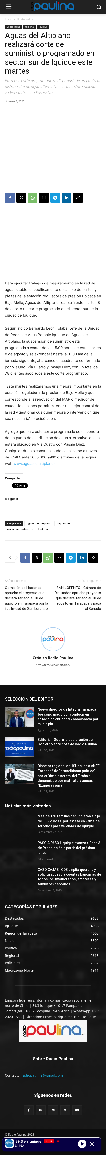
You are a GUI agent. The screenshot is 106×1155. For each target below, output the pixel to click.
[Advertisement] (53, 149)
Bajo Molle (63, 523)
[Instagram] (41, 1110)
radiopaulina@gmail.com (42, 1075)
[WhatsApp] (32, 198)
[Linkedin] (66, 198)
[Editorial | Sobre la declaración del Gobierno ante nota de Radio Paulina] (19, 747)
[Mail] (53, 1110)
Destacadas (25, 19)
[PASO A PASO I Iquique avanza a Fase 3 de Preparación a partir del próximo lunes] (19, 851)
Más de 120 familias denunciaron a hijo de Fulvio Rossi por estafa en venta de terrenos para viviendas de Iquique (69, 821)
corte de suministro (20, 529)
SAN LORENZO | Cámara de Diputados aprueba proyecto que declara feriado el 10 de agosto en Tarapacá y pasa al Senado (78, 598)
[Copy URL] (78, 198)
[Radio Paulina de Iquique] (53, 6)
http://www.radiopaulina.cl (53, 665)
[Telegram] (55, 198)
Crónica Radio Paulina (53, 657)
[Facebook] (10, 198)
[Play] (82, 1143)
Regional (29, 26)
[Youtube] (77, 1110)
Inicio (8, 19)
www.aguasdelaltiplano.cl (35, 463)
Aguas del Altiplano (39, 523)
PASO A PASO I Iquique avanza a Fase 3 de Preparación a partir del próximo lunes (69, 847)
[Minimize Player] (92, 1144)
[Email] (44, 198)
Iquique (43, 26)
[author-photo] (53, 651)
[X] (21, 198)
